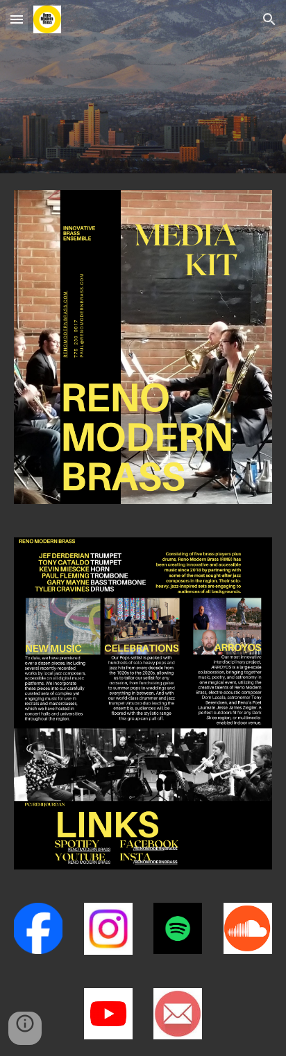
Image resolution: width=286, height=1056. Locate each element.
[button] (16, 19)
